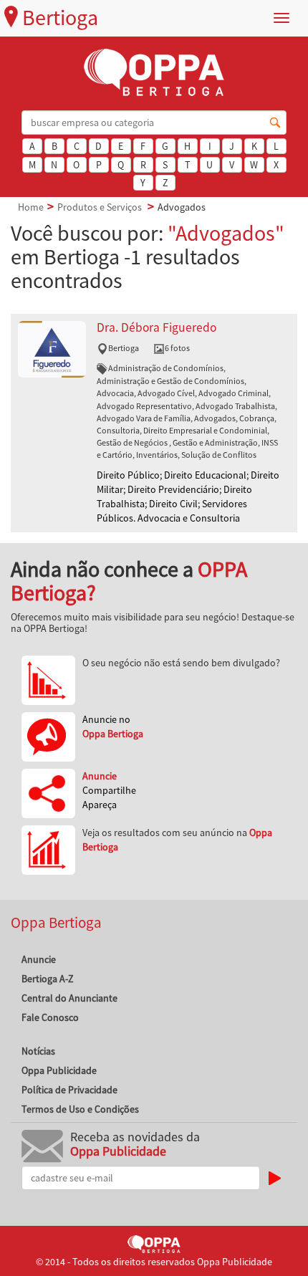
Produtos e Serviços (99, 207)
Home (31, 207)
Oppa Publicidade (59, 1070)
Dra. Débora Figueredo (156, 327)
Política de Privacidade (69, 1089)
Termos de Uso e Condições (80, 1109)
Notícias (38, 1051)
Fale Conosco (50, 1017)
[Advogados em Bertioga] (52, 348)
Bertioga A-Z (47, 978)
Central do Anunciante (69, 998)
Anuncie (38, 959)
